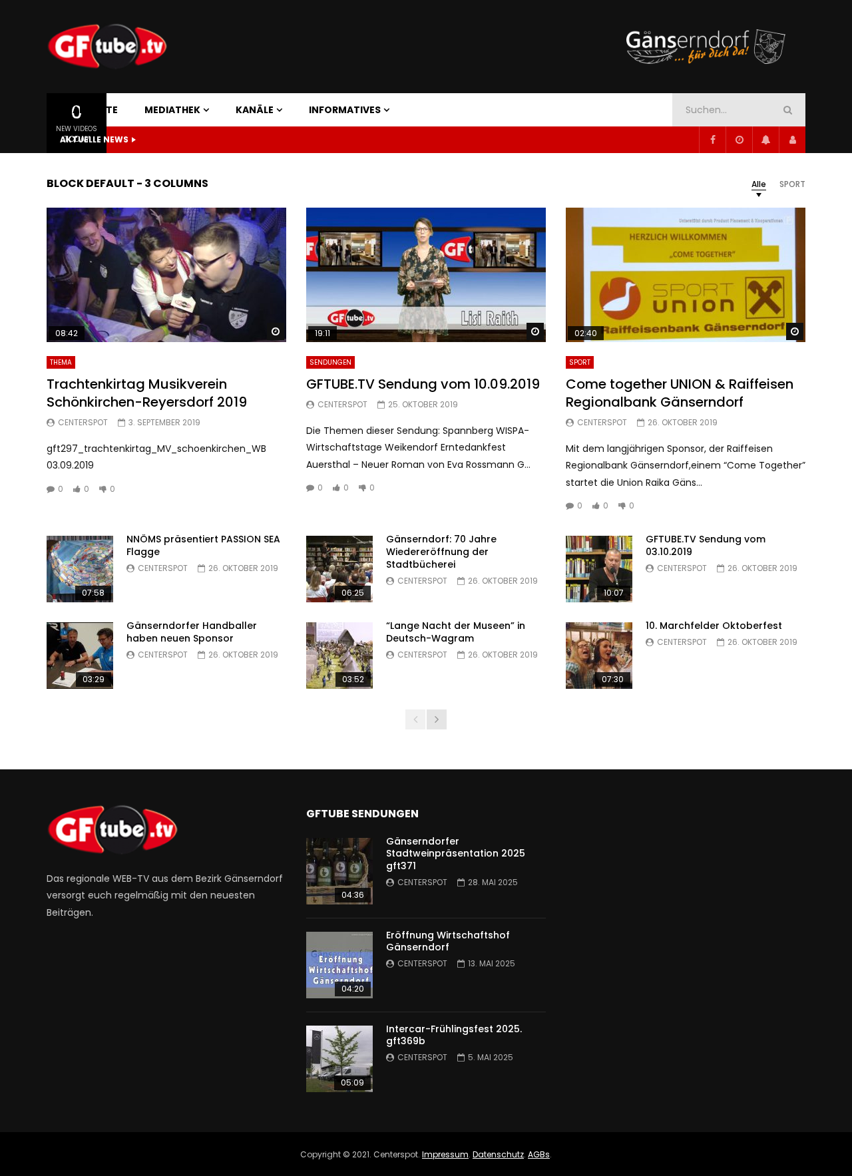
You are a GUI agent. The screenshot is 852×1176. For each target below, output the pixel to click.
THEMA (61, 362)
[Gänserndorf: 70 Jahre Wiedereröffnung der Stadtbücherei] (339, 569)
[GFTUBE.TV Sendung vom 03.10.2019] (599, 569)
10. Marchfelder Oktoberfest (714, 625)
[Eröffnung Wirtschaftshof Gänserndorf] (339, 965)
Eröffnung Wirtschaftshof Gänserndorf (448, 941)
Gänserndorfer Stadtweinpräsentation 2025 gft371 (455, 854)
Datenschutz (498, 1154)
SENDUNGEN (330, 362)
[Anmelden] (792, 139)
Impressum (445, 1154)
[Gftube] (107, 46)
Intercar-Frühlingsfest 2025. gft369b (454, 1035)
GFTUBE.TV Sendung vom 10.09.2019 (423, 384)
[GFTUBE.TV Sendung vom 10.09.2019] (426, 275)
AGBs (539, 1154)
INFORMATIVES (345, 109)
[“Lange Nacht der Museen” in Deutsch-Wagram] (339, 655)
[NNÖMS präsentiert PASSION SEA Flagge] (80, 569)
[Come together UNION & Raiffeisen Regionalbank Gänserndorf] (685, 275)
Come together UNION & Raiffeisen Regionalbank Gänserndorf (679, 393)
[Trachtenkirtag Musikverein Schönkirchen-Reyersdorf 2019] (166, 275)
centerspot (83, 422)
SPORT (579, 362)
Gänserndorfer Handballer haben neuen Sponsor (191, 632)
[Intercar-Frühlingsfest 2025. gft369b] (339, 1059)
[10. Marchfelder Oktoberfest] (599, 655)
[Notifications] (765, 139)
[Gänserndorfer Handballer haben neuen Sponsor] (80, 655)
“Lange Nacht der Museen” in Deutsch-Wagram (455, 632)
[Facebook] (712, 139)
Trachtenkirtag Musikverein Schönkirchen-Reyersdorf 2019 (147, 393)
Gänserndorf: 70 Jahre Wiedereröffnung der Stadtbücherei (441, 551)
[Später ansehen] (739, 139)
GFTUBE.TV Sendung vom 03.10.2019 (705, 545)
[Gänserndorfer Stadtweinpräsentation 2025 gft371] (339, 871)
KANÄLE (255, 109)
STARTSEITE (89, 109)
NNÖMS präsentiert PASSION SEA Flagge (203, 545)
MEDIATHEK (172, 109)
